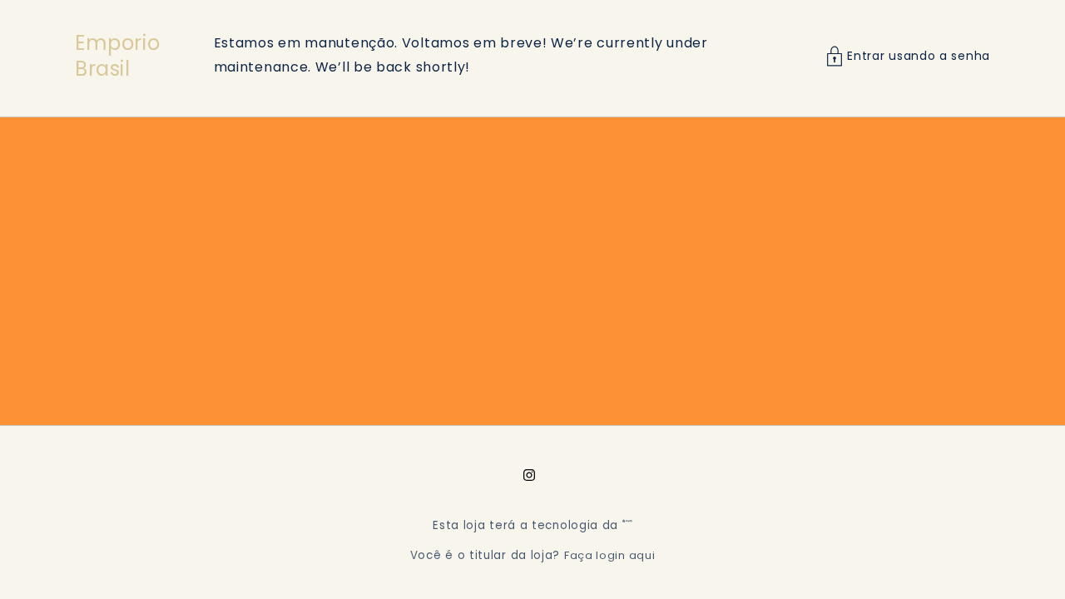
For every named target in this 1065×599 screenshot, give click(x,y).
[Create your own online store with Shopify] (627, 525)
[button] (908, 56)
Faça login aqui (610, 555)
